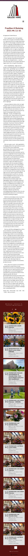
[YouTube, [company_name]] (15, 309)
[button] (14, 21)
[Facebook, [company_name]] (12, 309)
